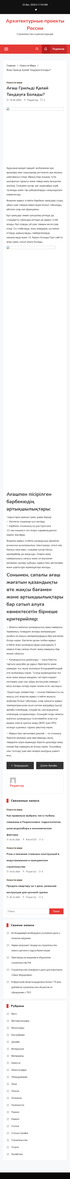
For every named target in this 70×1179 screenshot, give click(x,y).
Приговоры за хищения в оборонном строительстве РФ (31, 960)
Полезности (17, 1105)
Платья (15, 1091)
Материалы (17, 1056)
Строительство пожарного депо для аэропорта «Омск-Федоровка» (36, 972)
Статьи (15, 1126)
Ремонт (15, 1119)
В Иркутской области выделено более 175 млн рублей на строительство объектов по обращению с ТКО (36, 987)
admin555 (31, 839)
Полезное (16, 1098)
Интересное (17, 1049)
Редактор (32, 100)
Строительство (19, 1140)
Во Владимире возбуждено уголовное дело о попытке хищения (35, 936)
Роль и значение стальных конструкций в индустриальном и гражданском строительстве (33, 860)
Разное (15, 1112)
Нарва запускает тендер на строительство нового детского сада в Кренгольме (34, 948)
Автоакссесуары (20, 1021)
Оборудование (19, 1077)
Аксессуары (17, 1028)
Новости (15, 1063)
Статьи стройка (19, 1133)
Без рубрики (18, 1035)
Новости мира (14, 82)
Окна (14, 1084)
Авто (14, 1014)
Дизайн (15, 1042)
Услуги (15, 1147)
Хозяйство (17, 1154)
